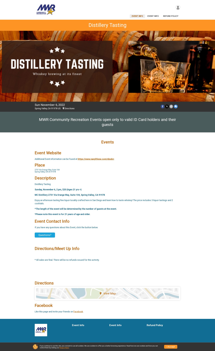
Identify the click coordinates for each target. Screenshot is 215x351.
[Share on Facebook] (162, 106)
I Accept (171, 347)
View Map (109, 293)
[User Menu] (178, 7)
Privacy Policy (64, 348)
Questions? (44, 235)
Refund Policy (170, 16)
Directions (70, 108)
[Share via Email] (171, 106)
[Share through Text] (176, 106)
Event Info (137, 16)
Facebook (78, 311)
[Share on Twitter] (167, 106)
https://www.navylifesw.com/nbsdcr (96, 159)
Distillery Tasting (108, 25)
